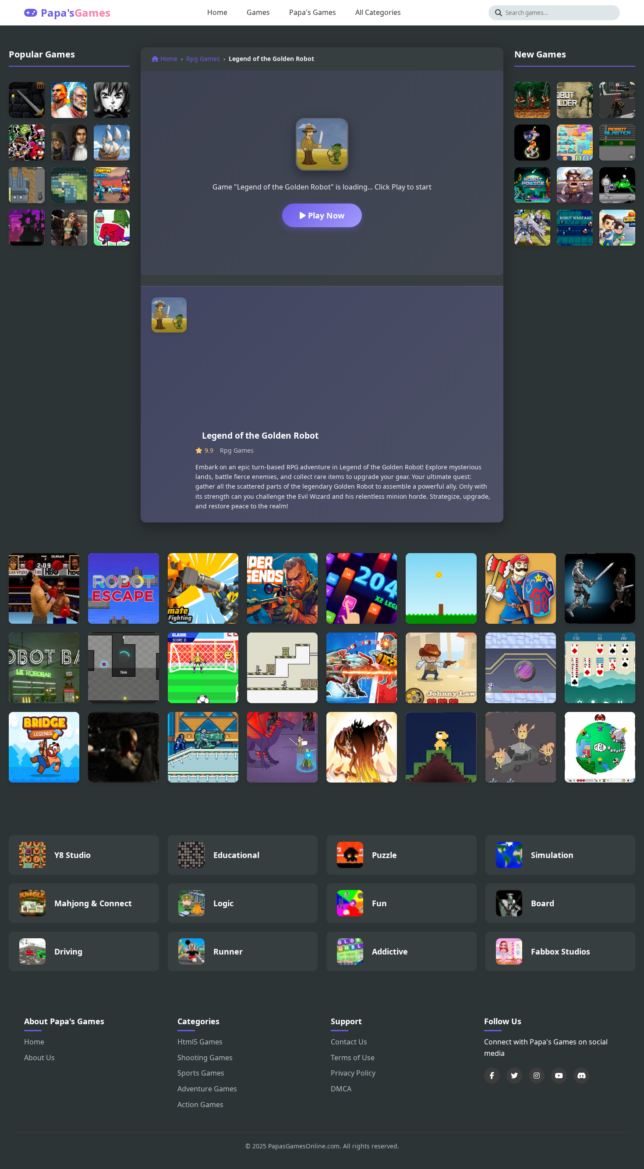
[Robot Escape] (123, 588)
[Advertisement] (343, 363)
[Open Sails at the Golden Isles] (112, 143)
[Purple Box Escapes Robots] (123, 668)
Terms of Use (353, 1057)
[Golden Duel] (441, 668)
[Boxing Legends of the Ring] (44, 588)
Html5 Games (200, 1042)
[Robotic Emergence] (27, 185)
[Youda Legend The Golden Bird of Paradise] (69, 228)
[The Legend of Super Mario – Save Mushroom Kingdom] (520, 588)
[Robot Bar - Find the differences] (44, 668)
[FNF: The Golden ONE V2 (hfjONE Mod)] (112, 228)
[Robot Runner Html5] (27, 228)
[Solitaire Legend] (600, 668)
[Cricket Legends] (617, 228)
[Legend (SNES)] (532, 100)
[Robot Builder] (575, 100)
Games (258, 12)
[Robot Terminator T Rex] (361, 668)
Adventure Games (207, 1089)
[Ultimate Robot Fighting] (203, 588)
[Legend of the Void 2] (600, 588)
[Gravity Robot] (520, 668)
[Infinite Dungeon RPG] (123, 747)
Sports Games (200, 1073)
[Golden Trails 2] (69, 143)
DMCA (341, 1089)
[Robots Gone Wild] (575, 185)
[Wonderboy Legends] (112, 100)
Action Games (200, 1104)
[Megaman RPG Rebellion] (203, 747)
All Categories (378, 12)
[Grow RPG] (600, 747)
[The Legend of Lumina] (69, 185)
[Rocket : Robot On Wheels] (532, 143)
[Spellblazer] (361, 747)
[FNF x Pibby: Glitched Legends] (27, 143)
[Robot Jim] (617, 185)
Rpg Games (203, 58)
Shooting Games (205, 1057)
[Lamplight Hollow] (520, 747)
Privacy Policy (353, 1073)
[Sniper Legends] (282, 588)
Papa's (75, 12)
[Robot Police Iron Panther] (532, 185)
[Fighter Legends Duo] (69, 100)
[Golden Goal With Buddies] (203, 668)
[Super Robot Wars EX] (532, 228)
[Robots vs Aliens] (575, 143)
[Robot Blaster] (617, 143)
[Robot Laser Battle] (282, 668)
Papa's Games (312, 12)
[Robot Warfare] (575, 228)
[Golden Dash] (441, 588)
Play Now (325, 215)
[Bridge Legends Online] (44, 747)
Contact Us (349, 1042)
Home (217, 12)
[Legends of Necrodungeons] (27, 100)
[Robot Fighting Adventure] (112, 185)
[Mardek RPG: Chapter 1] (282, 747)
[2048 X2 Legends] (361, 588)
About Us (39, 1057)
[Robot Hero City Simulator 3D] (617, 100)
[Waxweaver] (441, 747)
